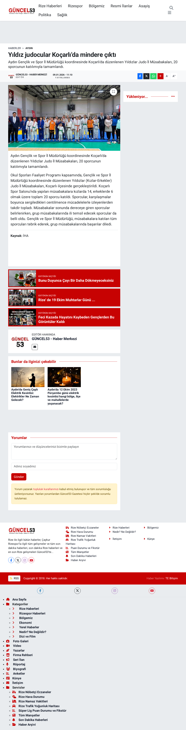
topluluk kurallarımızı (46, 489)
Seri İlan (18, 660)
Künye (151, 539)
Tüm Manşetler (80, 552)
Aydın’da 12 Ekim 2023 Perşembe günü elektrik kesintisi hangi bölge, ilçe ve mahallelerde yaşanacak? (64, 396)
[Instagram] (25, 560)
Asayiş (144, 6)
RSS (16, 578)
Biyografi (19, 669)
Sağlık (62, 15)
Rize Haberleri (50, 6)
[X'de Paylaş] (146, 76)
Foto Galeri (20, 641)
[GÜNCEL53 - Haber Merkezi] (20, 341)
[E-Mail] (35, 347)
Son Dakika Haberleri (83, 556)
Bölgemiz (96, 6)
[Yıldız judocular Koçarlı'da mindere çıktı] (64, 118)
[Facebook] (11, 560)
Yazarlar (18, 650)
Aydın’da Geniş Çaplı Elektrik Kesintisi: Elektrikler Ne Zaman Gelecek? (25, 395)
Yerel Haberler (29, 627)
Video (16, 646)
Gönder (19, 477)
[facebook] (40, 591)
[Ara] (171, 8)
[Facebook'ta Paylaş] (140, 76)
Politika (45, 15)
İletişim (117, 539)
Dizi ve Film (27, 636)
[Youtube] (31, 560)
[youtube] (152, 591)
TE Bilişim (171, 578)
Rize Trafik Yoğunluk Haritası (39, 706)
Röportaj (18, 664)
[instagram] (115, 591)
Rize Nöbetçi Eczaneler (85, 527)
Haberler (14, 48)
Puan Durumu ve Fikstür (85, 548)
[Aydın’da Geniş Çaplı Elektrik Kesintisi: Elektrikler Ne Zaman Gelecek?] (28, 377)
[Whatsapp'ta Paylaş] (153, 76)
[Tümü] (173, 96)
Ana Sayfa (19, 599)
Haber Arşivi (78, 560)
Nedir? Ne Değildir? (124, 531)
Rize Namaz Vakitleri (83, 535)
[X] (18, 560)
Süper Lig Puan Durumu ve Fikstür (42, 710)
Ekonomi (25, 622)
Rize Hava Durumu (82, 531)
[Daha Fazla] (160, 76)
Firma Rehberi (22, 655)
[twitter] (77, 591)
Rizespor (75, 6)
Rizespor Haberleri (32, 613)
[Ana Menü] (169, 12)
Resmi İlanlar (121, 6)
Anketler (18, 673)
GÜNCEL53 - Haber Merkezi (54, 339)
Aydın (29, 48)
